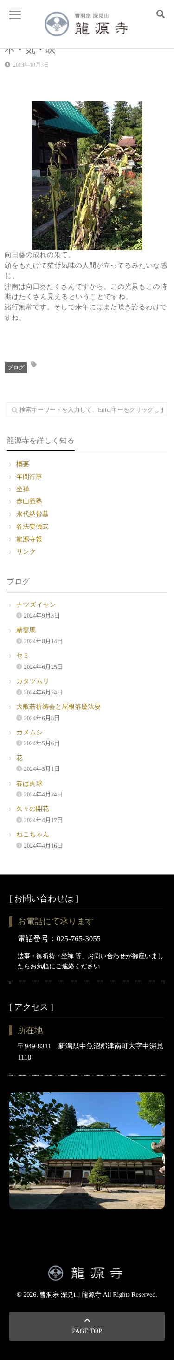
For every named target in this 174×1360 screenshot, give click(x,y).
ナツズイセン (36, 605)
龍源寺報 (29, 539)
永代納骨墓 (32, 514)
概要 (22, 464)
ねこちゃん (33, 834)
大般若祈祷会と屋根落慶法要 (58, 707)
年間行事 (29, 477)
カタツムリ (33, 681)
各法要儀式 (32, 527)
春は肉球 (29, 784)
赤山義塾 (29, 501)
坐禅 (22, 489)
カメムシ (29, 732)
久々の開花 (32, 809)
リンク (26, 552)
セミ (23, 656)
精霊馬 (26, 630)
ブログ (16, 367)
